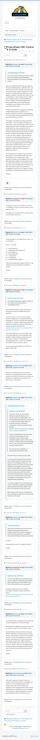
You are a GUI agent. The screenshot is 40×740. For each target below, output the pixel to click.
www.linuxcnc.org (10, 35)
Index (6, 30)
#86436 (17, 194)
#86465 (17, 228)
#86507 (17, 609)
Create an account (19, 187)
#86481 (17, 361)
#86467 (17, 285)
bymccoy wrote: (16, 298)
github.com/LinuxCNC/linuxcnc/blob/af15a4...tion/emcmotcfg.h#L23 (20, 595)
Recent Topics (14, 30)
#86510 (17, 669)
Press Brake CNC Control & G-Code (19, 65)
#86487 (17, 513)
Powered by (15, 728)
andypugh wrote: (16, 72)
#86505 (17, 563)
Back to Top (34, 736)
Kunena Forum (23, 728)
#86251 (17, 60)
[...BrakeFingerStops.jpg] (7, 181)
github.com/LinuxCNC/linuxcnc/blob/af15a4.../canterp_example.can (21, 429)
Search (22, 30)
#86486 (17, 393)
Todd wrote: (14, 525)
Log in (10, 187)
